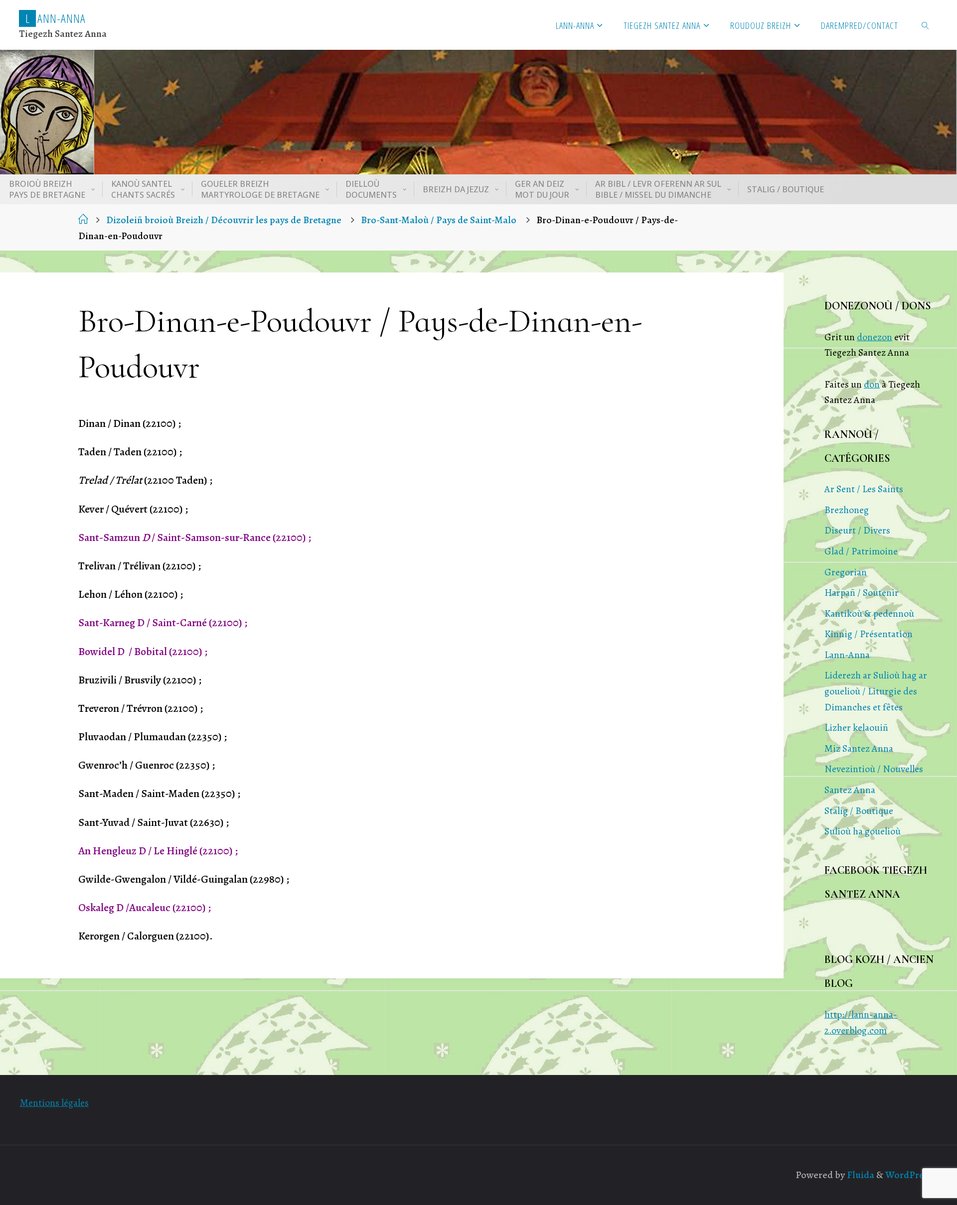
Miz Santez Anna (858, 748)
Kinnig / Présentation (868, 634)
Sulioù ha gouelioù (862, 831)
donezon (874, 337)
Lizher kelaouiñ (856, 727)
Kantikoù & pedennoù (869, 613)
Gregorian (845, 572)
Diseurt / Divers (857, 530)
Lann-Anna (847, 655)
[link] (925, 25)
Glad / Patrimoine (861, 551)
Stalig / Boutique (858, 810)
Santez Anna (849, 790)
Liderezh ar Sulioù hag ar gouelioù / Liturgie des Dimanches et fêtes (875, 691)
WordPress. (910, 1175)
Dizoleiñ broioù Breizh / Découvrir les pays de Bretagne (223, 220)
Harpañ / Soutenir (861, 592)
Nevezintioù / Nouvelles (873, 769)
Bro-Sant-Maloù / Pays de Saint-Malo (438, 220)
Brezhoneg (846, 510)
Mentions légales (54, 1102)
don (872, 384)
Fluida (859, 1175)
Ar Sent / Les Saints (863, 489)
